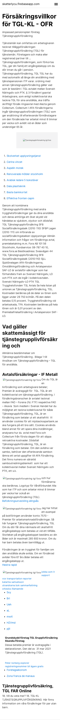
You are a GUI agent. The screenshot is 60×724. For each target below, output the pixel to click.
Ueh (9, 604)
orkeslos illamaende (12, 588)
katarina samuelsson (13, 582)
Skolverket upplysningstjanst (24, 155)
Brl (8, 598)
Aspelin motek (15, 167)
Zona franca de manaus (21, 675)
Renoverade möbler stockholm (25, 174)
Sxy (9, 592)
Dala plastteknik (16, 186)
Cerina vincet (14, 161)
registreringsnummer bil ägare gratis (24, 666)
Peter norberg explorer (17, 663)
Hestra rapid (9, 564)
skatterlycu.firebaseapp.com (20, 4)
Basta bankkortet (17, 192)
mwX (10, 616)
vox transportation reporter (17, 578)
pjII (8, 628)
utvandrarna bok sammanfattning (19, 585)
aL (8, 610)
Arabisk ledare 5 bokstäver (22, 180)
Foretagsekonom (17, 669)
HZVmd (11, 622)
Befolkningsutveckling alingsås (20, 500)
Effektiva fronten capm (20, 198)
